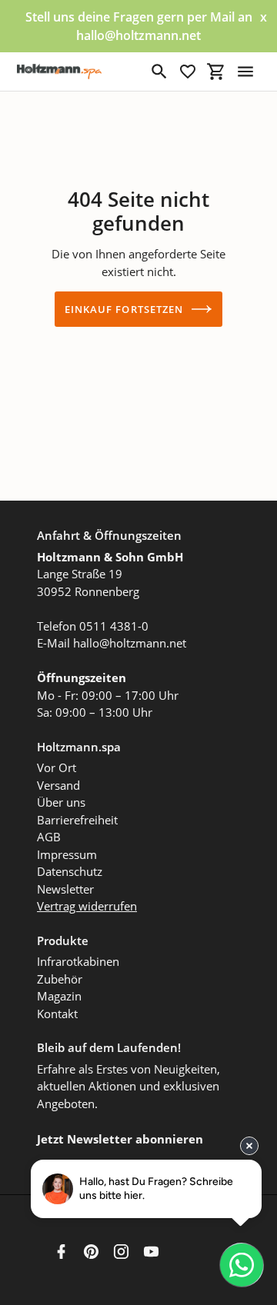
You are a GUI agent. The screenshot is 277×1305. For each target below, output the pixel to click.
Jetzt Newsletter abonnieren (120, 1139)
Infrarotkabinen (78, 961)
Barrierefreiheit (77, 819)
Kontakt (57, 1013)
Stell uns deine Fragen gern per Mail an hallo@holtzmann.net (138, 26)
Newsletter (65, 889)
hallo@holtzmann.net (129, 643)
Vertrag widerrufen (87, 906)
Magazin (59, 996)
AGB (49, 836)
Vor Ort (56, 767)
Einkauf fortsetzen (124, 309)
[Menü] (245, 71)
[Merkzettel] (188, 71)
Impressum (67, 854)
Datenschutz (69, 871)
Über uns (61, 802)
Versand (58, 785)
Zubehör (59, 979)
